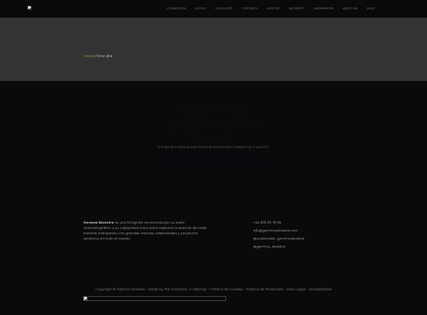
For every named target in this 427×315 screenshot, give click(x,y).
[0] (393, 8)
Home (89, 56)
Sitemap (200, 289)
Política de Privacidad (265, 289)
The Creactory (176, 289)
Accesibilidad (320, 289)
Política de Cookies (227, 289)
